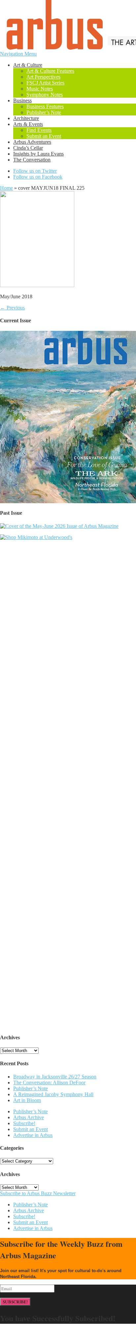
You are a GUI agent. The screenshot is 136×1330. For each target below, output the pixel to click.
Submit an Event (43, 136)
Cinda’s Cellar (28, 148)
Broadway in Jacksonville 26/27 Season (54, 1076)
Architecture (26, 118)
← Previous (12, 307)
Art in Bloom (27, 1100)
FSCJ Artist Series (45, 83)
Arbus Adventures (32, 142)
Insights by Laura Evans (38, 154)
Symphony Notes (44, 94)
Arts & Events (28, 124)
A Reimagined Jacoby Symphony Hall (53, 1094)
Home (6, 188)
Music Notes (39, 88)
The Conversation (32, 159)
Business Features (45, 106)
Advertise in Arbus (32, 1135)
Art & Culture (27, 65)
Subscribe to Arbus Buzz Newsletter (38, 1193)
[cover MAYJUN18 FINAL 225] (37, 285)
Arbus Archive (28, 1117)
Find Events (38, 130)
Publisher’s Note (43, 112)
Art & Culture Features (50, 71)
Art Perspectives (43, 77)
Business (22, 100)
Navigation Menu (18, 54)
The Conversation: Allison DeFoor (49, 1082)
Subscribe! (24, 1123)
